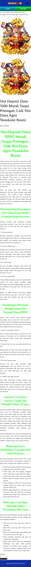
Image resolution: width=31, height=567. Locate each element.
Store (1, 12)
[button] (3, 559)
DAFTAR (23, 9)
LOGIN (7, 9)
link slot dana (11, 344)
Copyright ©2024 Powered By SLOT (15, 563)
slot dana (25, 270)
